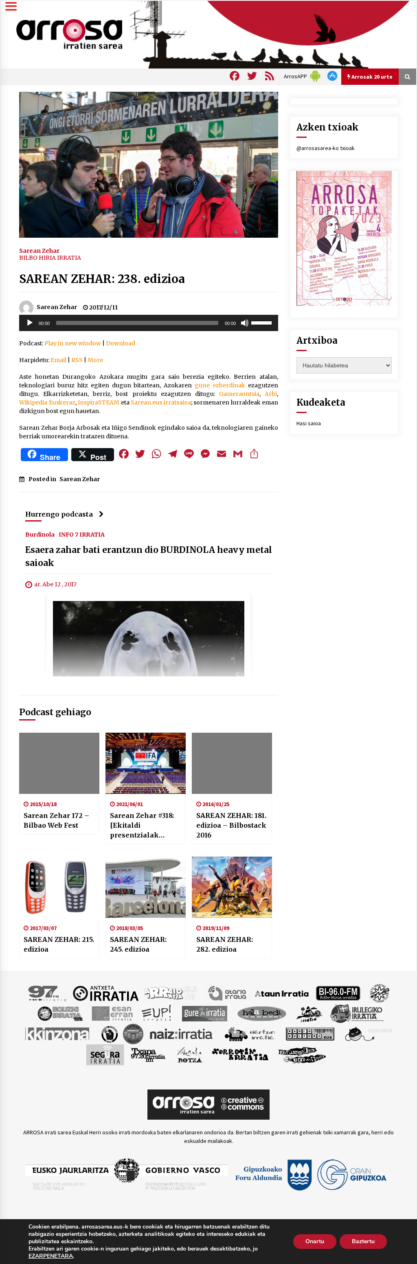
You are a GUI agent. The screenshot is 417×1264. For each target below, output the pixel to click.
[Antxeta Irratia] (105, 993)
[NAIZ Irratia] (182, 1033)
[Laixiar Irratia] (133, 1033)
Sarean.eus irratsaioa (161, 402)
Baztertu (363, 1241)
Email (58, 360)
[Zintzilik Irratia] (302, 1054)
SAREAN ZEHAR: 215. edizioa (59, 944)
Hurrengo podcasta (59, 514)
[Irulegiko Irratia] (356, 1013)
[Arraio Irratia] (171, 993)
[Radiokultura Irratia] (310, 1033)
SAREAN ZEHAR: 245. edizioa (138, 944)
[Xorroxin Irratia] (240, 1054)
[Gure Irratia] (204, 1013)
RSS (77, 360)
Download (120, 343)
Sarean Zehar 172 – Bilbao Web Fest (56, 820)
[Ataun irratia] (281, 993)
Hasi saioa (308, 423)
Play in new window (72, 343)
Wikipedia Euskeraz (47, 402)
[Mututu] (245, 323)
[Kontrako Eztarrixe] (109, 1033)
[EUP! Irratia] (157, 1013)
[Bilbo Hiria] (338, 993)
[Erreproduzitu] (30, 323)
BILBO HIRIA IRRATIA (50, 257)
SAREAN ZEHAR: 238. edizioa (102, 279)
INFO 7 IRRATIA (82, 534)
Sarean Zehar (39, 250)
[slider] (262, 322)
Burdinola (40, 534)
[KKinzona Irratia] (58, 1033)
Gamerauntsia (239, 394)
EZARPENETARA (51, 1256)
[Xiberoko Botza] (189, 1054)
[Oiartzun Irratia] (250, 1033)
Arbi (271, 394)
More (95, 360)
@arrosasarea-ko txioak (325, 148)
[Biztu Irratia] (380, 993)
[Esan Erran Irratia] (111, 1013)
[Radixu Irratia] (368, 1033)
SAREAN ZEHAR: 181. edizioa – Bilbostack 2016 (231, 825)
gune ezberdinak (220, 385)
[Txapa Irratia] (148, 1054)
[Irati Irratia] (310, 1013)
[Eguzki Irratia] (59, 1013)
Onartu (314, 1241)
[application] (148, 323)
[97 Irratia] (48, 993)
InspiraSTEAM (98, 402)
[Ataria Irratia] (228, 993)
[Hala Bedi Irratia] (262, 1013)
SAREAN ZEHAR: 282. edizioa (224, 944)
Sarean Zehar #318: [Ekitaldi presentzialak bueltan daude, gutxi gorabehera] (145, 825)
